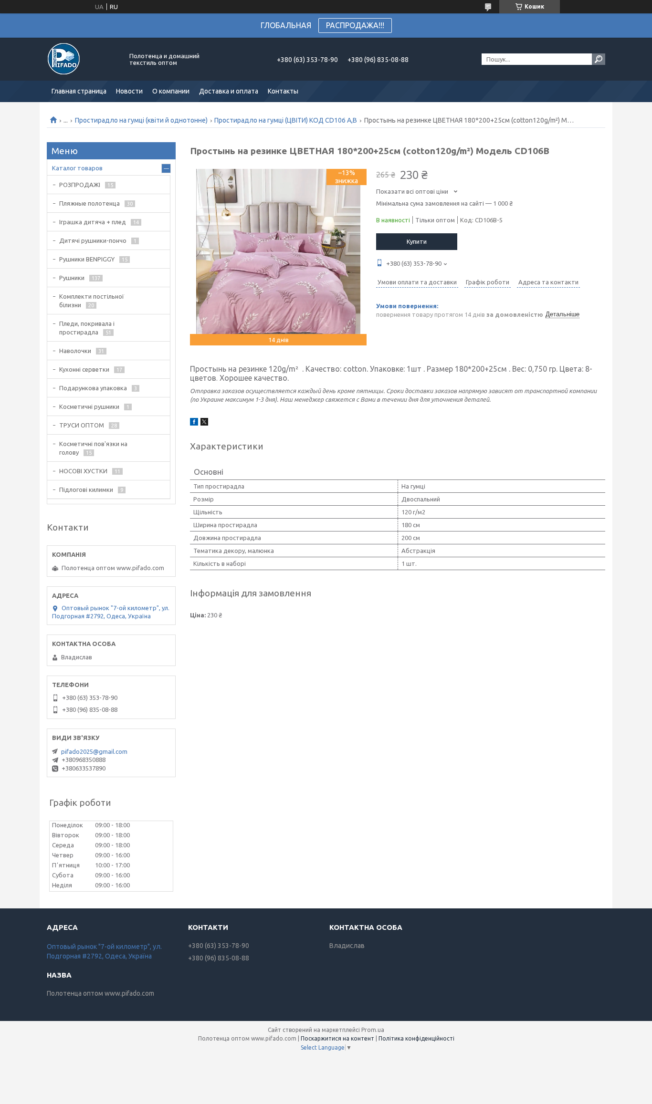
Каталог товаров (77, 168)
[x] (204, 423)
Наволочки (75, 350)
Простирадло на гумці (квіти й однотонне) (141, 120)
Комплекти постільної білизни (91, 300)
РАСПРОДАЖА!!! (355, 25)
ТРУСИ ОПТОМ (81, 425)
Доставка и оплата (228, 91)
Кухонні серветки (84, 369)
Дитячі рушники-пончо (92, 240)
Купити (417, 241)
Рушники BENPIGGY (87, 259)
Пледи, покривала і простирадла (87, 327)
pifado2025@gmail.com (94, 751)
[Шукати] (598, 59)
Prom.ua (372, 1030)
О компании (170, 91)
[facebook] (194, 423)
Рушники (71, 277)
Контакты (283, 91)
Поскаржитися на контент (337, 1038)
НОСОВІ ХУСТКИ (83, 471)
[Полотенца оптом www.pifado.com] (82, 59)
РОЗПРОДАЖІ (79, 184)
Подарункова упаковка (93, 388)
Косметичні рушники (89, 406)
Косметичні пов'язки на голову (93, 448)
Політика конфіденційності (416, 1038)
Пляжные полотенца (89, 203)
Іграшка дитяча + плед (92, 222)
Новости (129, 91)
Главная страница (79, 91)
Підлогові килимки (86, 489)
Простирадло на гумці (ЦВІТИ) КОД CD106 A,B (285, 120)
